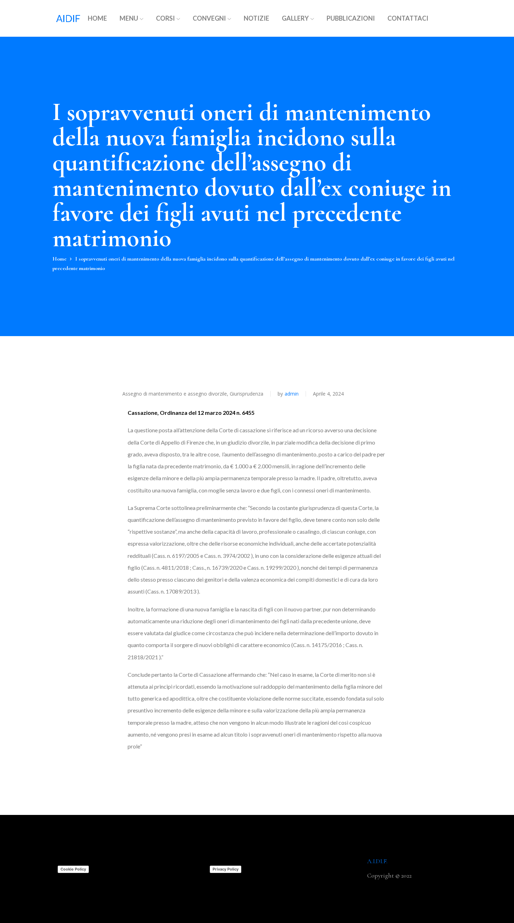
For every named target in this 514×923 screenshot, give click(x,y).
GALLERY (295, 18)
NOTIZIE (256, 18)
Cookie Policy (73, 869)
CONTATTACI (407, 18)
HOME (97, 18)
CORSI (165, 18)
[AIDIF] (68, 18)
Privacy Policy (225, 869)
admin (292, 394)
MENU (129, 18)
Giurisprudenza (246, 393)
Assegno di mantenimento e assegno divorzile (174, 393)
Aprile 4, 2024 (328, 393)
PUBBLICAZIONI (351, 18)
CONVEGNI (209, 18)
